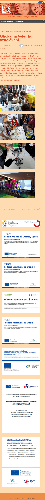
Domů (2, 31)
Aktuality (9, 31)
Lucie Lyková (28, 45)
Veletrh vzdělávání (9, 209)
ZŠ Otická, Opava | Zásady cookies (24, 498)
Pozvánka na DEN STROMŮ (30, 209)
